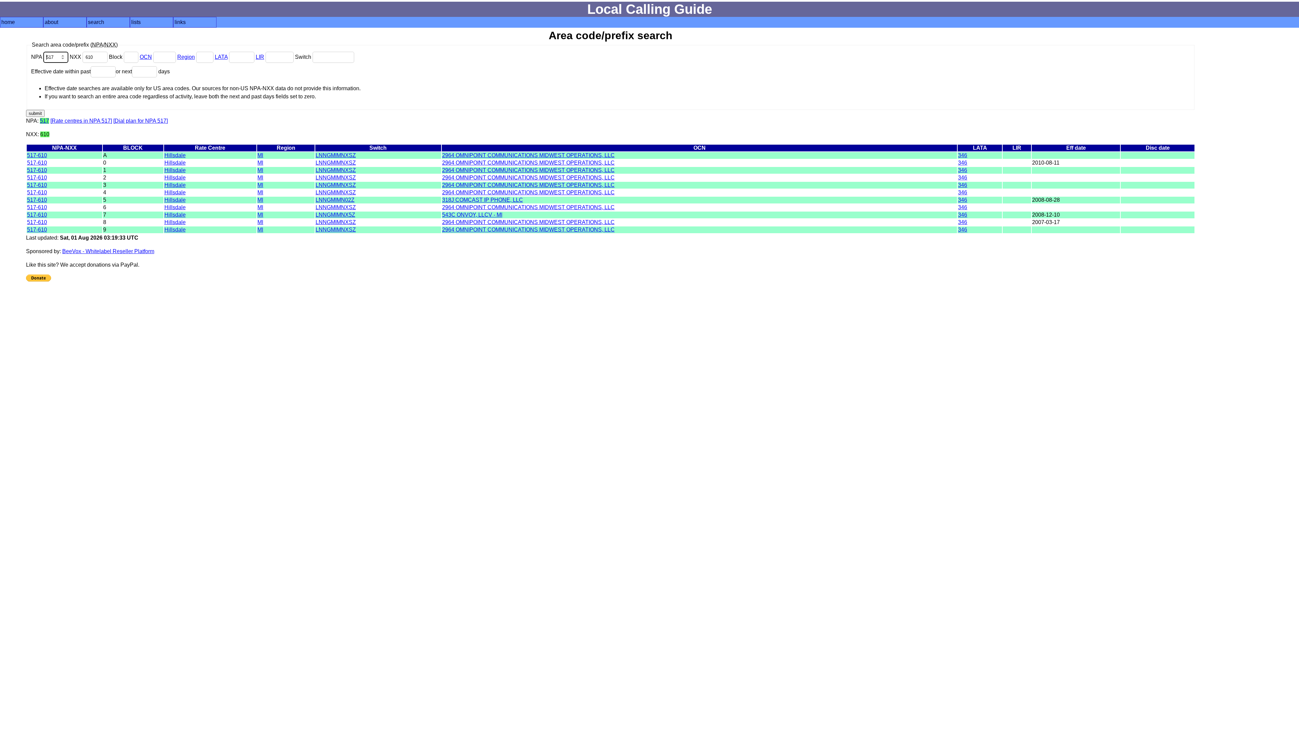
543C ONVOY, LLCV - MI (472, 215)
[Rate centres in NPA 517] (81, 121)
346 (962, 155)
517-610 (37, 155)
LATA (221, 57)
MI (260, 155)
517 (44, 121)
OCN (146, 57)
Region (186, 57)
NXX (76, 57)
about (51, 22)
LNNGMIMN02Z (335, 200)
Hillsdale (175, 155)
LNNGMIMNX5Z (335, 215)
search (96, 22)
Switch (304, 57)
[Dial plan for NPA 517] (140, 121)
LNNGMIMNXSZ (336, 155)
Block (116, 57)
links (180, 22)
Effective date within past (61, 71)
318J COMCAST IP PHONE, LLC (482, 200)
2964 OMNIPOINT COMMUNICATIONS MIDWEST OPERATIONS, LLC (528, 155)
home (8, 22)
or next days (143, 71)
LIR (260, 57)
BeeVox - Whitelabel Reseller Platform (108, 251)
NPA (37, 57)
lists (136, 22)
